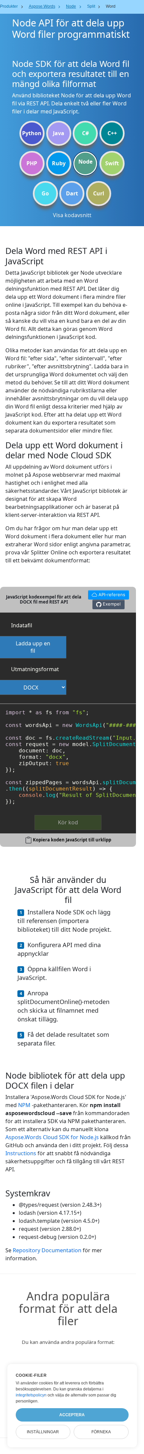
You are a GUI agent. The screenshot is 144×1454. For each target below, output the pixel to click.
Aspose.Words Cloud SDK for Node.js (52, 1137)
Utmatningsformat (35, 669)
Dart (72, 193)
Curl (98, 193)
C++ (112, 133)
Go (45, 193)
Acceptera (72, 1415)
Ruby (59, 163)
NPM (24, 1105)
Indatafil (21, 625)
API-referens (106, 593)
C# (85, 133)
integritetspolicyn (31, 1395)
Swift (112, 163)
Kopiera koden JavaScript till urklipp (72, 840)
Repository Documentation (47, 1250)
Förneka (101, 1432)
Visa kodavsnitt (72, 215)
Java (58, 133)
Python (32, 133)
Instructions (20, 1153)
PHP (31, 163)
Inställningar (43, 1432)
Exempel (111, 604)
